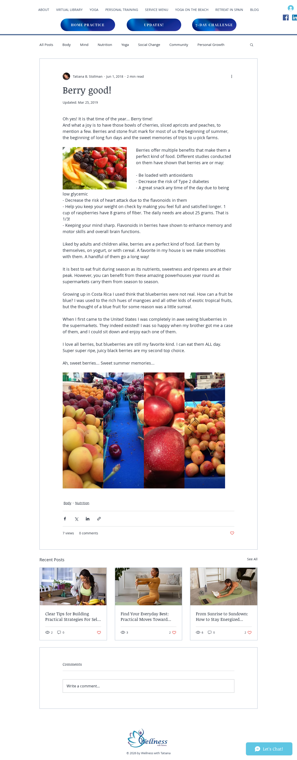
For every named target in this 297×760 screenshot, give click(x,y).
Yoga (125, 44)
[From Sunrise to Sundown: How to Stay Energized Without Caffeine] (223, 586)
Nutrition (105, 44)
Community (178, 44)
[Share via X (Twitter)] (76, 518)
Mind (84, 44)
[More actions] (231, 76)
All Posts (46, 44)
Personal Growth (210, 44)
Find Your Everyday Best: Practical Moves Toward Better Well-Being (145, 616)
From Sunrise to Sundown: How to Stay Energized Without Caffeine (222, 616)
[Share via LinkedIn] (87, 518)
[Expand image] (83, 430)
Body (66, 44)
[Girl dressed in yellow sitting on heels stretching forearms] (148, 586)
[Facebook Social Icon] (286, 17)
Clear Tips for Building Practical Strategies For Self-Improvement (72, 616)
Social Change (149, 44)
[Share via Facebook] (65, 518)
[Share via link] (99, 518)
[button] (251, 44)
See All (252, 559)
